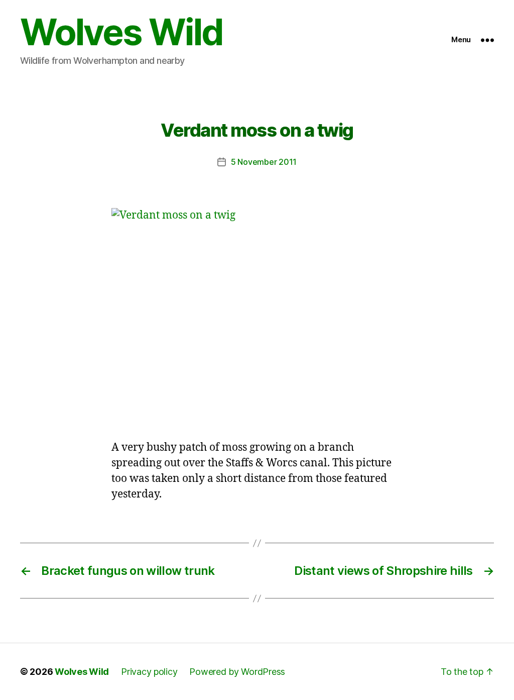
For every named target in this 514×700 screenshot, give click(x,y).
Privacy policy (149, 671)
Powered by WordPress (237, 671)
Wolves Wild (121, 32)
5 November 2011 (264, 162)
